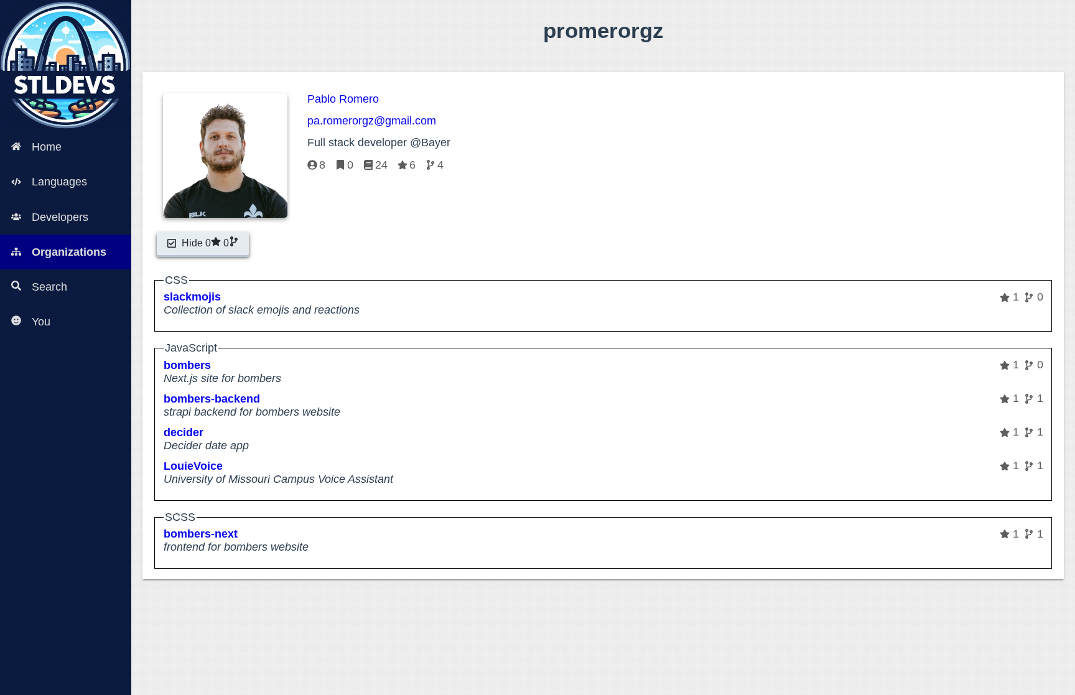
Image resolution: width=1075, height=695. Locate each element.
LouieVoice (193, 466)
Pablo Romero (343, 99)
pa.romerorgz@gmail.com (371, 120)
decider (183, 432)
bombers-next (201, 534)
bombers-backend (212, 399)
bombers (187, 365)
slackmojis (192, 297)
